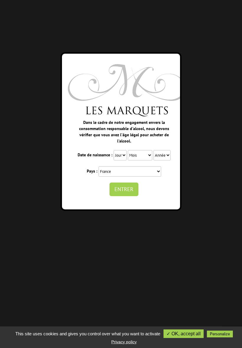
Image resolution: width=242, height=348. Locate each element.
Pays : (92, 171)
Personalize (220, 334)
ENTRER (124, 189)
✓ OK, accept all (183, 333)
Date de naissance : (95, 154)
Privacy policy (124, 341)
